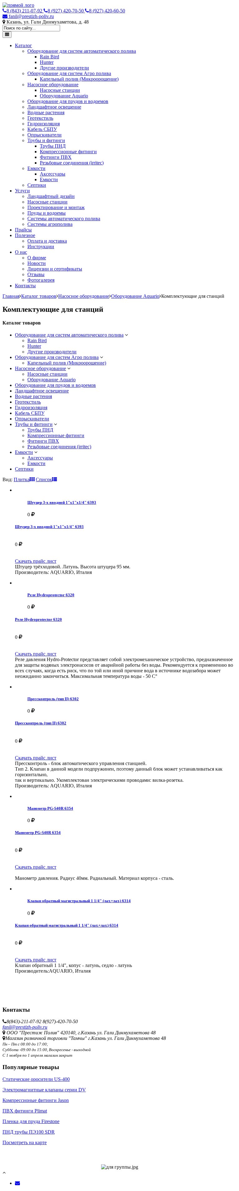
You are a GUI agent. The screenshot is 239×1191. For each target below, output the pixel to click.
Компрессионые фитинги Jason (35, 1100)
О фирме (36, 257)
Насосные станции (60, 90)
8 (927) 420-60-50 (107, 10)
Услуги (22, 190)
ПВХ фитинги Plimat (24, 1110)
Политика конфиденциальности (36, 1148)
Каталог (23, 45)
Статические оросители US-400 (36, 1079)
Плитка (22, 479)
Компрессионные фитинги (68, 151)
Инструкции (40, 246)
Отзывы (36, 274)
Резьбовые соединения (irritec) (72, 162)
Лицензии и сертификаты (54, 268)
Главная (10, 296)
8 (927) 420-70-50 (66, 10)
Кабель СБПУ (42, 129)
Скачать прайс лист (35, 561)
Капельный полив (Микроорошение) (79, 79)
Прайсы (23, 229)
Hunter (47, 62)
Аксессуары (52, 174)
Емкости (36, 168)
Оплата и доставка (47, 241)
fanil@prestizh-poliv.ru (30, 16)
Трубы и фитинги (46, 140)
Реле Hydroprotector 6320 (50, 595)
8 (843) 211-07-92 (25, 10)
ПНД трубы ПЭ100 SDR (28, 1132)
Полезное (25, 235)
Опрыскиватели (44, 134)
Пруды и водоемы (46, 213)
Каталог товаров (38, 296)
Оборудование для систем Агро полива (69, 73)
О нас (21, 252)
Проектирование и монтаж (56, 207)
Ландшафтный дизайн (51, 196)
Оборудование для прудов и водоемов (67, 101)
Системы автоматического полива (63, 218)
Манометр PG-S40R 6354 (50, 808)
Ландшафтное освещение (54, 107)
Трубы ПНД (53, 146)
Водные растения (45, 112)
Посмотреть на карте (24, 1142)
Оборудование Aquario (64, 95)
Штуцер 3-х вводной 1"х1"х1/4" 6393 (61, 502)
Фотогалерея (40, 280)
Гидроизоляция (43, 123)
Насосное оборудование (52, 84)
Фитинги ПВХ (56, 157)
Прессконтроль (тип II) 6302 (53, 698)
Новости (36, 263)
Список (44, 479)
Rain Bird (49, 56)
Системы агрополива (50, 224)
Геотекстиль (40, 118)
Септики (36, 185)
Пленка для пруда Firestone (30, 1121)
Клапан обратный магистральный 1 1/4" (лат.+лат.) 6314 (79, 900)
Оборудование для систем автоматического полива (81, 51)
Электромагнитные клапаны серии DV (44, 1089)
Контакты (25, 285)
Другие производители (64, 67)
